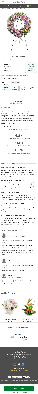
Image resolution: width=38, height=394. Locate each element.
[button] (34, 389)
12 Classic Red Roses (21, 265)
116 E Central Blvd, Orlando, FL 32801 (19, 354)
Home (3, 8)
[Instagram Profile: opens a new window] (14, 364)
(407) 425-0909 (19, 356)
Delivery (5, 83)
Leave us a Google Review (19, 370)
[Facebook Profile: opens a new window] (19, 364)
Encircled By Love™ (20, 240)
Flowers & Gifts (10, 8)
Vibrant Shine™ (19, 281)
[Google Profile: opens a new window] (23, 364)
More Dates (32, 88)
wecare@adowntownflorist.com (19, 358)
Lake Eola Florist (19, 2)
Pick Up (16, 82)
